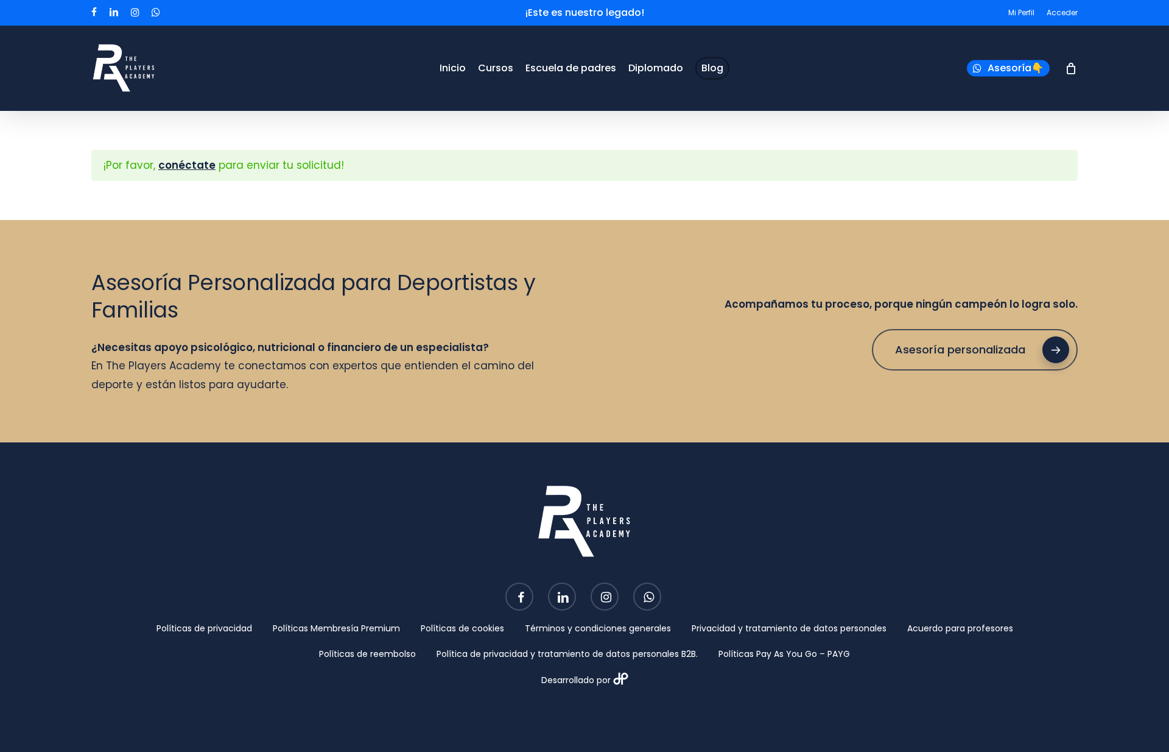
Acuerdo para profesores (960, 628)
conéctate (187, 165)
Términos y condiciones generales (598, 628)
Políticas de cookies (462, 628)
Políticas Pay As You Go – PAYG (784, 654)
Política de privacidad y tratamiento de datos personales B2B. (567, 654)
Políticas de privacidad (204, 628)
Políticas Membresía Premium (336, 628)
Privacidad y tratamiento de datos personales (789, 628)
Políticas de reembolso (367, 654)
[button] (975, 350)
